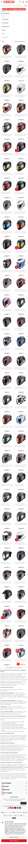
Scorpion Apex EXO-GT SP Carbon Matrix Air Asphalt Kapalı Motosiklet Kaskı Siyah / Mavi (6, 232)
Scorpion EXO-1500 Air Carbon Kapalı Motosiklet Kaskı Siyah (20, 504)
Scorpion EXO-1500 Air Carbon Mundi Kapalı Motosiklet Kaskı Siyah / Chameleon (20, 485)
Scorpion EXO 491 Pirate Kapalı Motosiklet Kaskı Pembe (6, 621)
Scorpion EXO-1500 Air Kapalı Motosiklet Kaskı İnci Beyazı (21, 543)
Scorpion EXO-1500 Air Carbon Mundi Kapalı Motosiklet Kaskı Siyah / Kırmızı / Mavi (6, 193)
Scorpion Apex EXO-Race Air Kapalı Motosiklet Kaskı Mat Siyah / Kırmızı (7, 76)
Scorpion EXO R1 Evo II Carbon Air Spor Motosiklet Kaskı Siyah (6, 173)
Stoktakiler (5, 37)
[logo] (9, 1)
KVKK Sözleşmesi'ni (8, 805)
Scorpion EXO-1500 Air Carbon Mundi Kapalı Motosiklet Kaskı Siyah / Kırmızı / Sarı (20, 173)
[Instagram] (8, 808)
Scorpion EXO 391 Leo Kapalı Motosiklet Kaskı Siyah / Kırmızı (7, 271)
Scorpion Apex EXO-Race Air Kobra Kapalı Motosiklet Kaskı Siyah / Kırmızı (7, 57)
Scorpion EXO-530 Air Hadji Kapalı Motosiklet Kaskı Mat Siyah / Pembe (7, 465)
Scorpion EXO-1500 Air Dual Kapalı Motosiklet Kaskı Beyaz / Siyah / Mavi (7, 543)
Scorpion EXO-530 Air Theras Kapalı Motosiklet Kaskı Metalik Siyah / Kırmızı (20, 446)
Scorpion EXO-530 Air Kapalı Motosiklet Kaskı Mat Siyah (7, 485)
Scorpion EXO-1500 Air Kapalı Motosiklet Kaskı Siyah (20, 193)
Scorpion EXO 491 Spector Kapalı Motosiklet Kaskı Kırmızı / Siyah (6, 388)
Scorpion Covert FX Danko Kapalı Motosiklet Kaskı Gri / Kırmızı (7, 212)
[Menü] (1, 2)
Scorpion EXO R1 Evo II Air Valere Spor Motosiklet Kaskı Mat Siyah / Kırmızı (21, 290)
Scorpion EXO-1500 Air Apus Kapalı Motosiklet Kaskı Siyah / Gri (7, 96)
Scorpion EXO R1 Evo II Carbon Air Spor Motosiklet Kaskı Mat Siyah (20, 310)
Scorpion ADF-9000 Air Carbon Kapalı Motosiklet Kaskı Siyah (6, 602)
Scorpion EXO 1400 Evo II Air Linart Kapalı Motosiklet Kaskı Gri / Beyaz (21, 660)
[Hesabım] (23, 2)
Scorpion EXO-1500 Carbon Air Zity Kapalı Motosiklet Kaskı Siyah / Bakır (6, 134)
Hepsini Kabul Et (14, 840)
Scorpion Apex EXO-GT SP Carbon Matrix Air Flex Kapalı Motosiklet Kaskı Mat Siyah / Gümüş (21, 563)
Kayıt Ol (23, 803)
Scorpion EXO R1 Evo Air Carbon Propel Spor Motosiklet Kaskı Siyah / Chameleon (6, 329)
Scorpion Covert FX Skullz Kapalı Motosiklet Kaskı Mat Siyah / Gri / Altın (21, 602)
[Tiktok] (20, 808)
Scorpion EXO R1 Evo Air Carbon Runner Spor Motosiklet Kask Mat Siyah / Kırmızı (7, 290)
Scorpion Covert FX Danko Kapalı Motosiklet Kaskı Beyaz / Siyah (20, 212)
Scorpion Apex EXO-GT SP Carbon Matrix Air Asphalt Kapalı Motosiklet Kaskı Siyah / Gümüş (20, 232)
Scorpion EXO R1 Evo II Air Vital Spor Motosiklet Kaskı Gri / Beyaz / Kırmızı (6, 641)
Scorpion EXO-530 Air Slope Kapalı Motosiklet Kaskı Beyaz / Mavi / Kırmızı (21, 426)
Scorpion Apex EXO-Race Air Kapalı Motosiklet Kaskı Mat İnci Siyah (21, 57)
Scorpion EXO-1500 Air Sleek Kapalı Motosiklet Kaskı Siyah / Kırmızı (21, 115)
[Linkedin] (18, 808)
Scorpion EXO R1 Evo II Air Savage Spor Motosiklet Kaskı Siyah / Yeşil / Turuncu (20, 582)
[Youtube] (13, 808)
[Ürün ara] (25, 5)
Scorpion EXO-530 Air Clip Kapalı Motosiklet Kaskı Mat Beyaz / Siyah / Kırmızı (21, 407)
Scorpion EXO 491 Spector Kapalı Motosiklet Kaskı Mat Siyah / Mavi (21, 368)
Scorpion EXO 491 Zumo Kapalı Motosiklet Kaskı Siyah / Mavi (20, 349)
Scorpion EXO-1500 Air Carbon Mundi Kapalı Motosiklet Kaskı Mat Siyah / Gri (7, 504)
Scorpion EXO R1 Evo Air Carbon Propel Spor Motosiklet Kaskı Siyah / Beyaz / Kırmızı (6, 349)
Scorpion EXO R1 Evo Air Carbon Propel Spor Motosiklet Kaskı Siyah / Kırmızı (20, 329)
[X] (15, 808)
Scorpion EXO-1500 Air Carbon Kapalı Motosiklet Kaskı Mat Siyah (6, 524)
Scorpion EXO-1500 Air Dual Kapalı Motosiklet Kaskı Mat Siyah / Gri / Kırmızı (21, 524)
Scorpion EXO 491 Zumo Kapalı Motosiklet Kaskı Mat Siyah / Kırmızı (7, 368)
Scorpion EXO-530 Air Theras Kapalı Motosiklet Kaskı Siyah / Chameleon (6, 446)
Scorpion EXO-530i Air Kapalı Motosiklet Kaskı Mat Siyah (21, 388)
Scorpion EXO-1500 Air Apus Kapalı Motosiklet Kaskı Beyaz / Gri (21, 96)
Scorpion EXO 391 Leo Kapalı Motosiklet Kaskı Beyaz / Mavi (21, 271)
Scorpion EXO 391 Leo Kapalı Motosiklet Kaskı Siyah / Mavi (21, 251)
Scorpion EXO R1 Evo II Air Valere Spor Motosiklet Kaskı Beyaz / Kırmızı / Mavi (7, 310)
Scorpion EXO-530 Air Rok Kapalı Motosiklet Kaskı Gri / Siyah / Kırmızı (21, 465)
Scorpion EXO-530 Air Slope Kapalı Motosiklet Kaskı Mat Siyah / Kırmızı (7, 426)
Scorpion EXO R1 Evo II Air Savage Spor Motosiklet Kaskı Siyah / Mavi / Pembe (7, 582)
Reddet (7, 831)
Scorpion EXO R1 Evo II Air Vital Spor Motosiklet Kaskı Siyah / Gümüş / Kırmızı (20, 621)
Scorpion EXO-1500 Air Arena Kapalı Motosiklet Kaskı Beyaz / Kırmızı (6, 115)
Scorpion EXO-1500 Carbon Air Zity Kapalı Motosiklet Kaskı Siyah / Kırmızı (20, 134)
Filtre (3, 41)
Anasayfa (4, 11)
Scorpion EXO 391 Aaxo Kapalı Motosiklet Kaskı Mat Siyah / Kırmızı (21, 641)
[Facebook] (11, 808)
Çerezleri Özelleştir (14, 837)
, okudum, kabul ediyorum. (14, 805)
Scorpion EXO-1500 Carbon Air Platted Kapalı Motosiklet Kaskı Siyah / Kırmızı (7, 154)
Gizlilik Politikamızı (10, 829)
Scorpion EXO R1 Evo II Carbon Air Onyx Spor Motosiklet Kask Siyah (5, 563)
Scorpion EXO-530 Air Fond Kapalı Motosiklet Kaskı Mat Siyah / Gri (7, 407)
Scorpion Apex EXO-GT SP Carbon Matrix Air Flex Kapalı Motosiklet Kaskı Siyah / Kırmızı (6, 660)
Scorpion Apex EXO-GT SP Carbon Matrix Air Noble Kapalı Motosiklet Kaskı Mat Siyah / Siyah (7, 251)
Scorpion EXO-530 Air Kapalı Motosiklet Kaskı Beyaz (21, 76)
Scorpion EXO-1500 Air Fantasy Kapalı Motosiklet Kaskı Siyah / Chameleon (20, 154)
